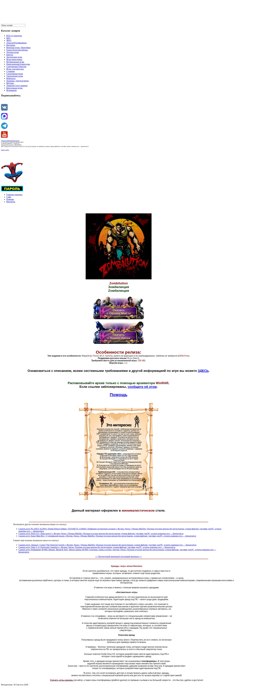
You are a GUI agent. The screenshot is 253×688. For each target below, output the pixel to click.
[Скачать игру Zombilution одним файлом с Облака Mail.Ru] (118, 318)
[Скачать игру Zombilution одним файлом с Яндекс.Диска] (118, 343)
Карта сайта (5, 150)
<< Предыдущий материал (107, 556)
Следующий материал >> (130, 556)
